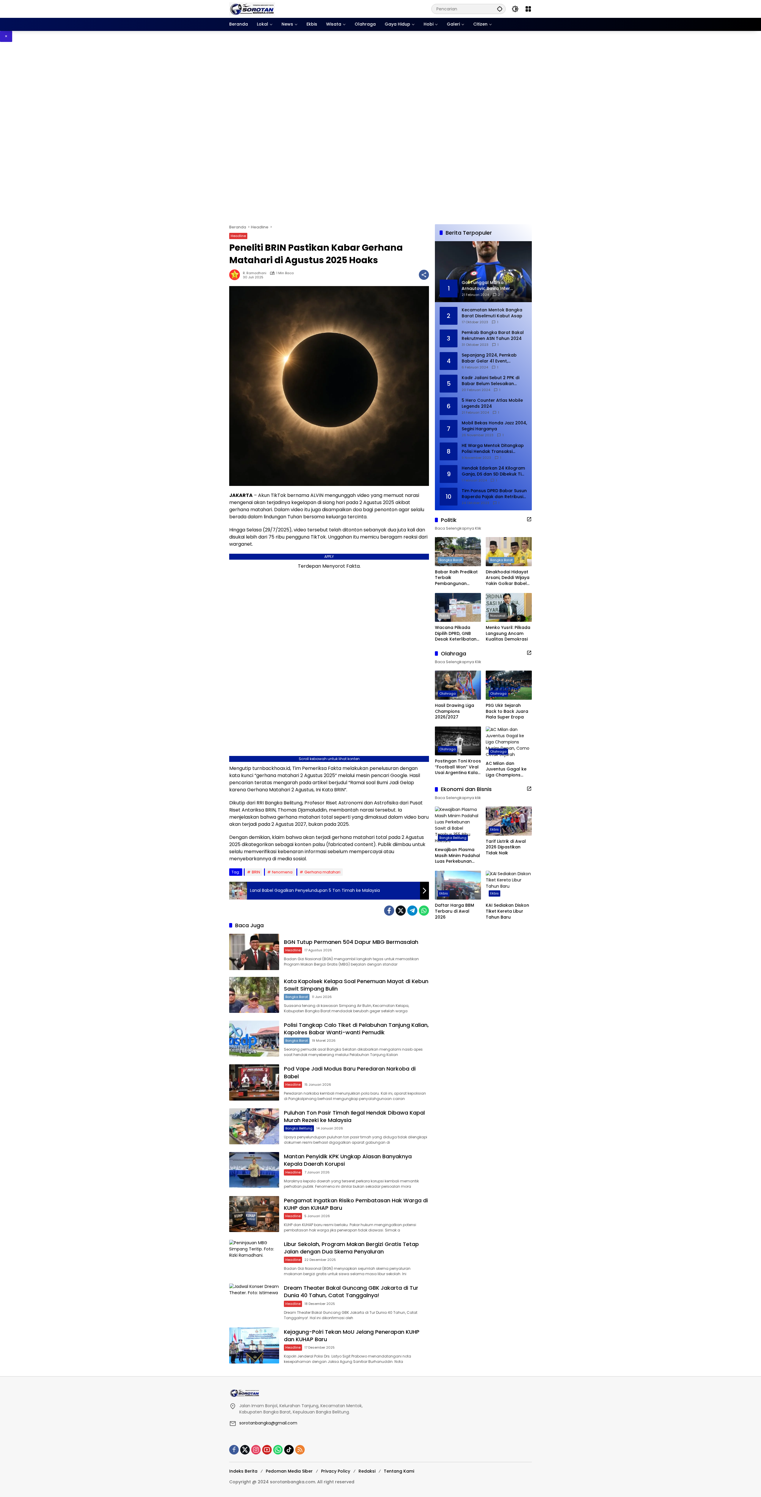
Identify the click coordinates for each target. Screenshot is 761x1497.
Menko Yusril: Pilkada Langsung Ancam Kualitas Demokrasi (508, 633)
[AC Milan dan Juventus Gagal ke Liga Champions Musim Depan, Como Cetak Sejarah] (509, 742)
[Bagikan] (424, 275)
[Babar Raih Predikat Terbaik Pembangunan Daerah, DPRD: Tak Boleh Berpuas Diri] (458, 551)
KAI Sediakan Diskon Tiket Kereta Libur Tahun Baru (507, 911)
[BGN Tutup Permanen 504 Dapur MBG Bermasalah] (254, 952)
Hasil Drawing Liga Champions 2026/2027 (454, 711)
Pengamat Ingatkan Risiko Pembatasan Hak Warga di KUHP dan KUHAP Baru (356, 1204)
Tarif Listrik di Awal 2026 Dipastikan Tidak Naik (506, 847)
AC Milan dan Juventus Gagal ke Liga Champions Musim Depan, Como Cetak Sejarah (508, 769)
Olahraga (447, 693)
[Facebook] (389, 911)
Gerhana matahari (322, 872)
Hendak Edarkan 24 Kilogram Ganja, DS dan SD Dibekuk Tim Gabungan (494, 471)
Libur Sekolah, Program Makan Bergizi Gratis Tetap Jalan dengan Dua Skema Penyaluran (351, 1247)
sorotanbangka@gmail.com (268, 1423)
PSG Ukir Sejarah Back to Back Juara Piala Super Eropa (507, 711)
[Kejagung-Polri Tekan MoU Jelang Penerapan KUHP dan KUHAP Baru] (254, 1345)
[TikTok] (289, 1449)
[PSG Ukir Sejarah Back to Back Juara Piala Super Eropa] (509, 685)
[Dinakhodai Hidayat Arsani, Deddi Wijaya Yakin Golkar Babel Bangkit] (509, 551)
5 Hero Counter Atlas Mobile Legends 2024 (492, 403)
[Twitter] (401, 911)
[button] (500, 9)
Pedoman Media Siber (289, 1471)
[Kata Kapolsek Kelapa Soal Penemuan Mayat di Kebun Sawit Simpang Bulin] (254, 995)
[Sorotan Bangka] (252, 9)
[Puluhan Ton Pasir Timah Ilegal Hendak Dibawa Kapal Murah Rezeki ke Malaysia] (254, 1126)
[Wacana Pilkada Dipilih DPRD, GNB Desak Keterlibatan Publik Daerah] (458, 607)
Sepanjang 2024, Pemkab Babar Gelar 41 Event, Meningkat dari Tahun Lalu (490, 358)
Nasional (497, 615)
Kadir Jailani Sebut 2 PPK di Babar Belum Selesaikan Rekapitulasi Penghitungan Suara (490, 381)
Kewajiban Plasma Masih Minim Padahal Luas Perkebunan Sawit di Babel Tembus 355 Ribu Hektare (457, 855)
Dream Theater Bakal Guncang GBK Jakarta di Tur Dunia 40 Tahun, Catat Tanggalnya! (351, 1291)
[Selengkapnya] (529, 519)
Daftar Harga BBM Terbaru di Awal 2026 (454, 911)
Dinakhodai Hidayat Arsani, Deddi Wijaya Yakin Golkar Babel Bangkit (507, 578)
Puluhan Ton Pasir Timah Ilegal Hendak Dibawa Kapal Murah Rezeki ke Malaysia (354, 1116)
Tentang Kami (399, 1471)
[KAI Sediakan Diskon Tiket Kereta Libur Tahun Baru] (509, 885)
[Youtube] (267, 1449)
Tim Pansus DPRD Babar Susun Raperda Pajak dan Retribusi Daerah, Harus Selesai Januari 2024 (494, 494)
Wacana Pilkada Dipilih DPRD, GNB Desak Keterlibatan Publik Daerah (456, 633)
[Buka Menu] (528, 8)
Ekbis (494, 829)
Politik (444, 615)
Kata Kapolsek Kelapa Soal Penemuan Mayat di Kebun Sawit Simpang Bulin (356, 984)
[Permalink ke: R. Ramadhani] (236, 274)
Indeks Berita (243, 1471)
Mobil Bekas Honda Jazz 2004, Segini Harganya (494, 426)
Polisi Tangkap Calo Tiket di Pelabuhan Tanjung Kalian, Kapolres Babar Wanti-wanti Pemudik (356, 1028)
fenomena (282, 872)
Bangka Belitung (298, 1128)
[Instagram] (256, 1449)
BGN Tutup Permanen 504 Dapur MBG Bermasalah (351, 942)
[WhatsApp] (424, 911)
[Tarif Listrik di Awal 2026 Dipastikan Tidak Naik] (509, 820)
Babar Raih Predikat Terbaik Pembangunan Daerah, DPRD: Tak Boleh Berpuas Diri (456, 578)
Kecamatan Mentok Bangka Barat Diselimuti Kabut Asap (492, 313)
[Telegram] (412, 911)
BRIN (256, 872)
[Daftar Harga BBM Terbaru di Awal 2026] (458, 885)
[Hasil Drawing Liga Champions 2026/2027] (458, 685)
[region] (380, 133)
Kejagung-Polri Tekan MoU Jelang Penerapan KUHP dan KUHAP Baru (351, 1335)
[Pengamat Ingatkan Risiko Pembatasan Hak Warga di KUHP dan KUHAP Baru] (254, 1214)
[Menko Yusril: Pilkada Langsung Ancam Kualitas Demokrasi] (509, 607)
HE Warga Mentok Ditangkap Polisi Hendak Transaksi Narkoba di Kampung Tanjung (494, 448)
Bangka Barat (296, 996)
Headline (238, 235)
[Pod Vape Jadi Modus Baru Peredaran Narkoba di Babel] (254, 1082)
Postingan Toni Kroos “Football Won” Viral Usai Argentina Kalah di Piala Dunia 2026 (458, 767)
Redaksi (367, 1471)
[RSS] (300, 1449)
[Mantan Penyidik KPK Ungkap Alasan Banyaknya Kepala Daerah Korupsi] (254, 1170)
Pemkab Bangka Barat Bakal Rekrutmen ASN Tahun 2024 (493, 335)
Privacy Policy (335, 1471)
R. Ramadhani (254, 273)
